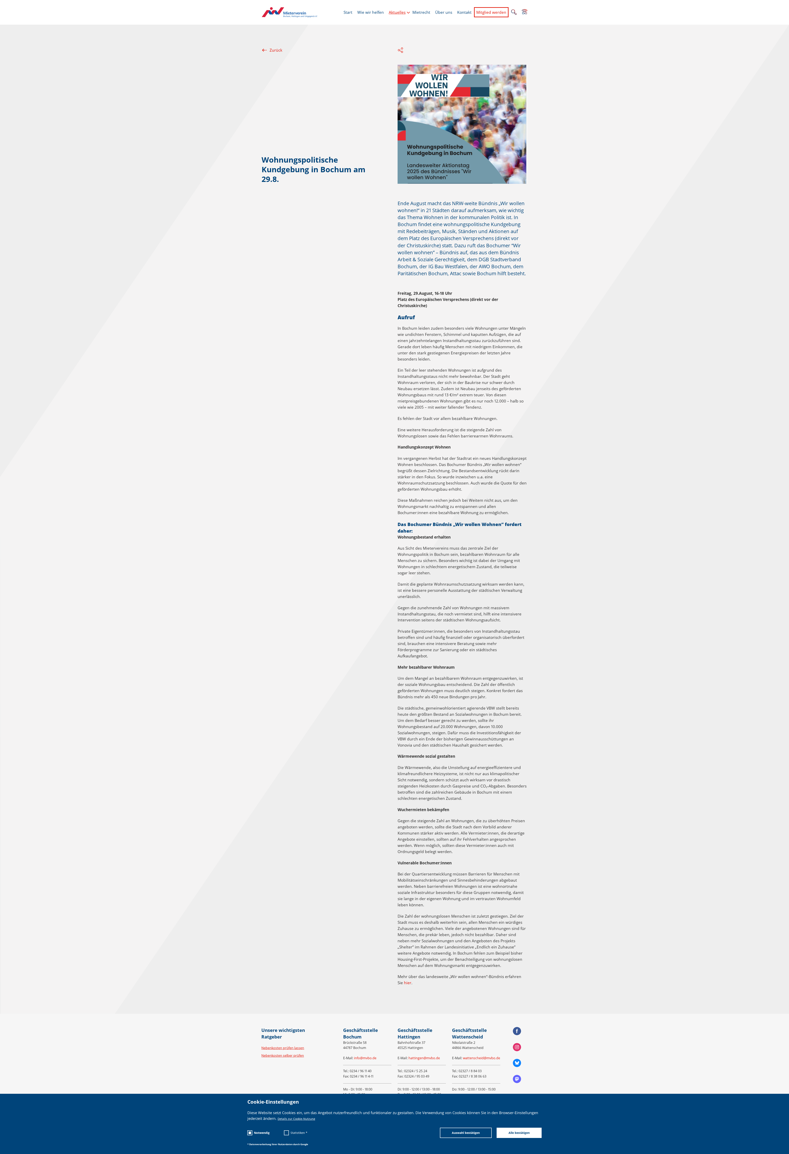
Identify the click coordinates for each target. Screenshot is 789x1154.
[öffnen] (524, 12)
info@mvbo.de (365, 1058)
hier (407, 982)
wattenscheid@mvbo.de (481, 1058)
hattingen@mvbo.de (424, 1058)
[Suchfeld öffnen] (514, 12)
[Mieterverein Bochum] (289, 12)
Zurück (276, 50)
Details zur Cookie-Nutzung (296, 1119)
